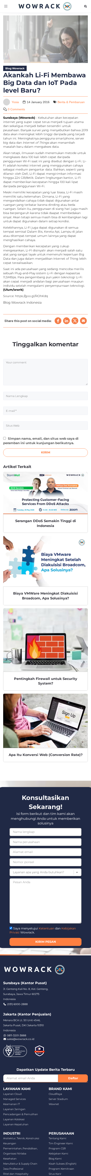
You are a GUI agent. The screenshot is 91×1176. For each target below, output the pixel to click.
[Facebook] (58, 320)
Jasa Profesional (13, 1168)
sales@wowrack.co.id (20, 1039)
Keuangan (9, 1143)
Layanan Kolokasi (14, 1119)
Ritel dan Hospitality (15, 1173)
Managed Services (14, 1099)
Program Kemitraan (61, 1168)
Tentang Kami (57, 1138)
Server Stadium (58, 1099)
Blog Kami (55, 1158)
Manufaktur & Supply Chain (20, 1163)
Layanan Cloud (12, 1094)
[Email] (83, 320)
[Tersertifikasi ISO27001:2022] (15, 1050)
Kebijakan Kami (58, 1153)
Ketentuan (46, 928)
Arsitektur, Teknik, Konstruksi (21, 1138)
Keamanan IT (11, 1104)
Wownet (54, 1104)
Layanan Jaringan (14, 1109)
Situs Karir (55, 1173)
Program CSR (57, 1148)
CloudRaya (55, 1094)
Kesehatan (10, 1158)
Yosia (15, 102)
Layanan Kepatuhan (15, 1124)
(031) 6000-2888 (17, 1004)
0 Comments (16, 109)
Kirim (45, 452)
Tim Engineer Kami (61, 1143)
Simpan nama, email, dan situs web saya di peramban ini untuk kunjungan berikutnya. (41, 441)
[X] (75, 320)
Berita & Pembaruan (71, 102)
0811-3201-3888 (16, 1035)
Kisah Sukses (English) (62, 1163)
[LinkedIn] (66, 320)
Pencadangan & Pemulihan (20, 1114)
